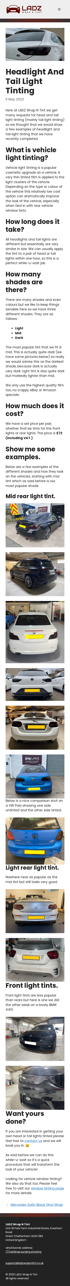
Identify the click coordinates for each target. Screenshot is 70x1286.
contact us (33, 1141)
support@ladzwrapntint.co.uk (24, 1263)
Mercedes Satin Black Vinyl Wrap (37, 1205)
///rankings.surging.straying (23, 1252)
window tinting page (47, 1188)
